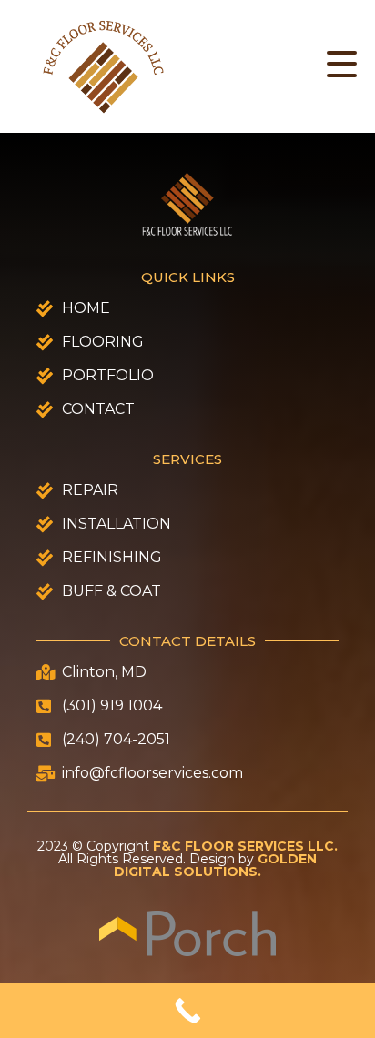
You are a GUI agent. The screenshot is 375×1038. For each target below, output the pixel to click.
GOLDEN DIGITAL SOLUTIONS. (215, 865)
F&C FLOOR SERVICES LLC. (245, 846)
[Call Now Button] (187, 1010)
